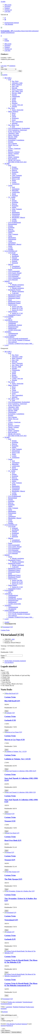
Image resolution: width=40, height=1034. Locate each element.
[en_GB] (1, 27)
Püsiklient (16, 1007)
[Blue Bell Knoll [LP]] (11, 693)
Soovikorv (7, 6)
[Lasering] (4, 74)
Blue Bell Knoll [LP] (12, 701)
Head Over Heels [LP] (12, 840)
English (6, 40)
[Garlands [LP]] (9, 932)
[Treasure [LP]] (9, 852)
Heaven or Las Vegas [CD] (14, 740)
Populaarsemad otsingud (11, 22)
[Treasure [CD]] (9, 813)
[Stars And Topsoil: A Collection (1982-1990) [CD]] (20, 792)
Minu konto (7, 5)
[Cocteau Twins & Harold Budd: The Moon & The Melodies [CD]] (21, 953)
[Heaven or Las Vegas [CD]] (13, 732)
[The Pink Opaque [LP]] (11, 871)
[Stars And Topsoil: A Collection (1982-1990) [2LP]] (20, 771)
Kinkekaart (22, 1007)
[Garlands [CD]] (9, 713)
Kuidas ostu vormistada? (15, 1002)
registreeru (12, 66)
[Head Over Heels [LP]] (11, 833)
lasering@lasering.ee (7, 1025)
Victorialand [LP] (11, 920)
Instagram (24, 1024)
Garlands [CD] (10, 720)
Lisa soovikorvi (9, 662)
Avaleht (3, 1)
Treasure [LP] (9, 860)
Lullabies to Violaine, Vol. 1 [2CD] (17, 759)
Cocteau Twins (5, 630)
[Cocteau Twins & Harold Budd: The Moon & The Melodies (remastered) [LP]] (21, 976)
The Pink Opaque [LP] (13, 879)
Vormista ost (8, 10)
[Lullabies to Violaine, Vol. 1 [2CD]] (15, 751)
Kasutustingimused (6, 1003)
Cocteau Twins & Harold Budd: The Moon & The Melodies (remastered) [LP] (20, 984)
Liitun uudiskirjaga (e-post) (9, 1015)
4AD (13, 639)
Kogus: (3, 655)
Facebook (18, 1024)
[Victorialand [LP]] (10, 912)
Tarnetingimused (27, 1002)
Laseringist (9, 1007)
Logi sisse (7, 11)
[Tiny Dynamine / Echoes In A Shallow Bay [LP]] (19, 891)
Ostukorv (7, 8)
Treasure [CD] (9, 821)
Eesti (5, 39)
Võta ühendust (8, 24)
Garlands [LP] (10, 939)
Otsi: (2, 67)
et (1, 36)
